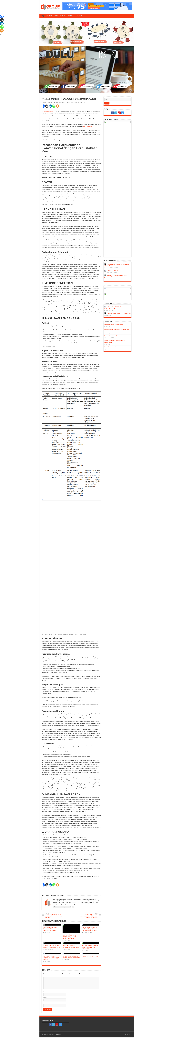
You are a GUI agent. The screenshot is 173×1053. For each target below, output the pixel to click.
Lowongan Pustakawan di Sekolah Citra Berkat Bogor (52, 946)
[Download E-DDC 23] (105, 271)
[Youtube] (119, 112)
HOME (42, 16)
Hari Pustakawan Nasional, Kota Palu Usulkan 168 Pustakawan (90, 947)
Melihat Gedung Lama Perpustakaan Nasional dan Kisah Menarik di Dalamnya (88, 915)
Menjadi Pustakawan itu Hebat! (112, 347)
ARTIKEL (50, 16)
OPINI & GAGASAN (60, 16)
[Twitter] (115, 112)
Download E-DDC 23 (112, 270)
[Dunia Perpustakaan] (50, 6)
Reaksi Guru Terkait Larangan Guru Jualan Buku (71, 946)
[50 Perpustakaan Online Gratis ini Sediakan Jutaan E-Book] (105, 264)
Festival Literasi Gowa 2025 (90, 956)
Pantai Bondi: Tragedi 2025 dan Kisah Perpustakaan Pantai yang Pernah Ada (90, 928)
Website (45, 1003)
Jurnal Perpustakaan (60, 102)
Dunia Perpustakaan (48, 102)
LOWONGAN (70, 16)
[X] (46, 106)
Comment (46, 976)
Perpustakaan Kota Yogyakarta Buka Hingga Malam (51, 957)
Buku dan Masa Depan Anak (111, 335)
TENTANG (79, 16)
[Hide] (0, 34)
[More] (57, 106)
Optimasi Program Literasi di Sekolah (114, 324)
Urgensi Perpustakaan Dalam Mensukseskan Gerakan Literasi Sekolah (53, 915)
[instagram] (122, 112)
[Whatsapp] (54, 106)
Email (45, 997)
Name (45, 992)
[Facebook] (43, 106)
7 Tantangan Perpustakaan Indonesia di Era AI (119, 313)
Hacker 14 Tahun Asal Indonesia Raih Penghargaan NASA (50, 928)
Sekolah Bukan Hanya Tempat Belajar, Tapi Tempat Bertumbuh (69, 936)
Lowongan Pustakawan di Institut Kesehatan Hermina (71, 956)
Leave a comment (72, 102)
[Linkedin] (50, 106)
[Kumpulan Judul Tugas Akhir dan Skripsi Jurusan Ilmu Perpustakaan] (105, 275)
